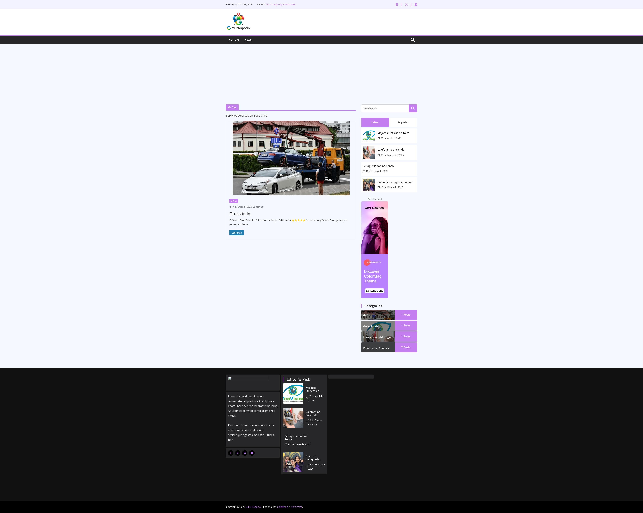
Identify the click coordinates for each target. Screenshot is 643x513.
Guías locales (371, 326)
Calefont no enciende (390, 149)
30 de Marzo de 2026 (392, 155)
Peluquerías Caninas (376, 348)
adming (259, 206)
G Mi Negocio (253, 506)
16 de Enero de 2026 (377, 171)
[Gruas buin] (291, 158)
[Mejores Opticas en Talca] (293, 393)
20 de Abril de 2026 (391, 138)
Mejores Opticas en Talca (393, 133)
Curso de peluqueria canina (280, 4)
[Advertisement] (321, 69)
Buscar (413, 108)
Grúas (234, 201)
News (248, 39)
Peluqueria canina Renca (378, 166)
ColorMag (282, 506)
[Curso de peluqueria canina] (293, 462)
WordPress (296, 506)
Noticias (234, 39)
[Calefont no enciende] (293, 418)
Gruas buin (239, 213)
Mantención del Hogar (377, 337)
